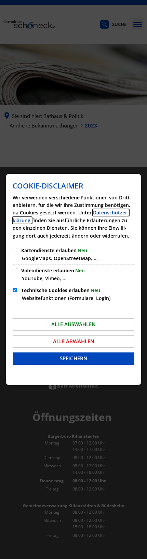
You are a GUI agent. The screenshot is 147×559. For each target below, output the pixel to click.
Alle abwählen (73, 341)
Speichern (74, 358)
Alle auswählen (73, 324)
